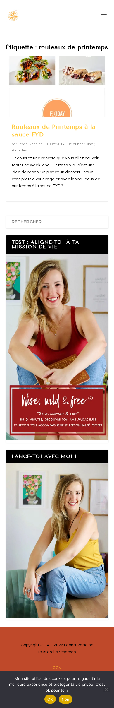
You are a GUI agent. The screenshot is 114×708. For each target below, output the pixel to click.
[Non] (106, 689)
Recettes (19, 150)
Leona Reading (30, 144)
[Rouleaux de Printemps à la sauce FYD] (57, 86)
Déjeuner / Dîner (80, 144)
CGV (57, 668)
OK (50, 699)
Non (66, 699)
